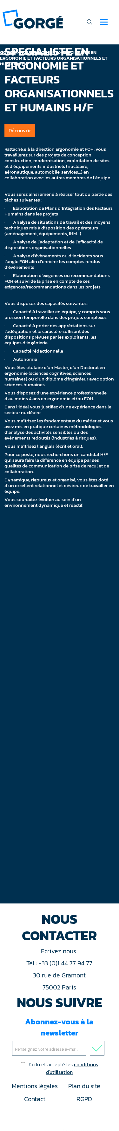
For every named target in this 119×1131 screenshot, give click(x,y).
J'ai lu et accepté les (63, 1068)
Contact (34, 1099)
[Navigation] (104, 22)
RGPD (84, 1099)
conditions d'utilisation (72, 1068)
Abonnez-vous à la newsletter (59, 1027)
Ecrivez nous (59, 951)
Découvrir (20, 130)
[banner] (33, 18)
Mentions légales (34, 1086)
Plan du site (84, 1086)
